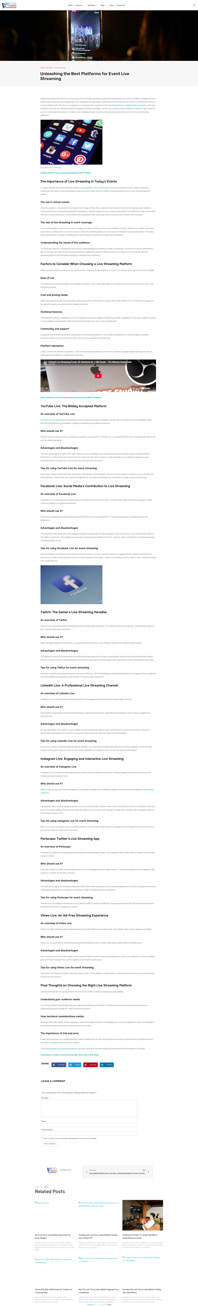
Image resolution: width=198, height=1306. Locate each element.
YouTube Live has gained (51, 420)
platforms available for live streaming (130, 105)
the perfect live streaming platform (63, 1049)
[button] (58, 1064)
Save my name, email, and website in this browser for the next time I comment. (70, 1138)
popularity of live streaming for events (100, 188)
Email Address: (47, 1130)
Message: (45, 1098)
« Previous (90, 1304)
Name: (43, 1121)
